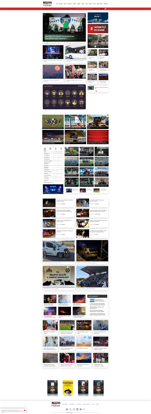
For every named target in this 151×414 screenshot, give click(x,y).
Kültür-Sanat (100, 3)
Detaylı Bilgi (52, 396)
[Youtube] (81, 409)
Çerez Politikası (72, 404)
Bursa (65, 3)
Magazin (106, 3)
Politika (74, 3)
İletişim (97, 404)
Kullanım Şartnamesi (86, 404)
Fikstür (68, 8)
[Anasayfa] (57, 3)
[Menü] (107, 8)
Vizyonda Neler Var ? (54, 375)
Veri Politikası (78, 404)
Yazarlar (54, 8)
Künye (93, 404)
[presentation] (46, 388)
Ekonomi (70, 3)
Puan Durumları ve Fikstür (48, 182)
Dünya (90, 3)
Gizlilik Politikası (64, 404)
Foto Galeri (59, 8)
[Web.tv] (105, 9)
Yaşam (82, 3)
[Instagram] (74, 409)
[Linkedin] (77, 409)
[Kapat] (24, 410)
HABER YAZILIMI (70, 412)
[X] (70, 409)
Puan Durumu (73, 8)
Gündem (61, 3)
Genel (94, 3)
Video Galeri (64, 8)
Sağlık (78, 3)
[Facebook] (67, 409)
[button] (44, 42)
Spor (87, 3)
